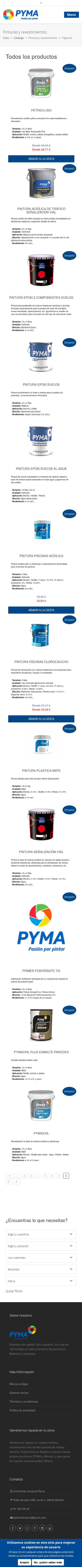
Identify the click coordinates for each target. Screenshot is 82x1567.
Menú (71, 15)
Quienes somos (19, 1393)
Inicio (6, 38)
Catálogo (19, 38)
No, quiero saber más (48, 1562)
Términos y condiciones (24, 1401)
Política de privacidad (22, 1410)
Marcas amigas (19, 1384)
